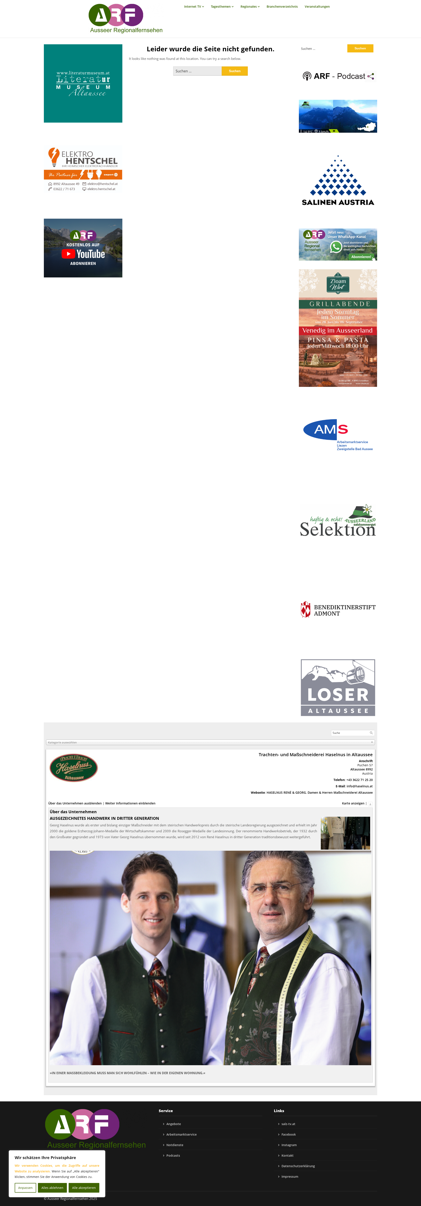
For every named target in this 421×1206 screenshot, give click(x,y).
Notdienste (174, 1145)
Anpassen (25, 1188)
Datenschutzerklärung (298, 1166)
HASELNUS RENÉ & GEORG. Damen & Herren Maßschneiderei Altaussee (320, 792)
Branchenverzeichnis (282, 6)
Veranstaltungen (317, 6)
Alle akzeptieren (84, 1188)
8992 (369, 769)
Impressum (290, 1176)
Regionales (249, 6)
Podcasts (173, 1155)
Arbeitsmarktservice (181, 1134)
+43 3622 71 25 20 (359, 780)
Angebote (173, 1124)
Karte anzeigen (353, 803)
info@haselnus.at (360, 786)
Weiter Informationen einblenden (130, 803)
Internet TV (192, 6)
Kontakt (288, 1155)
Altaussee (357, 769)
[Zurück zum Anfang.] (370, 803)
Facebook (289, 1134)
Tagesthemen (221, 6)
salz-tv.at (288, 1124)
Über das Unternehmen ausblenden (75, 803)
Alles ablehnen (52, 1188)
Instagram (289, 1145)
